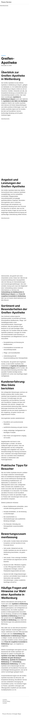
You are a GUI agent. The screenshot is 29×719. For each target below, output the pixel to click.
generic (3, 55)
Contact (5, 703)
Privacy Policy (6, 701)
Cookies (5, 699)
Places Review (6, 2)
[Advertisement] (14, 29)
